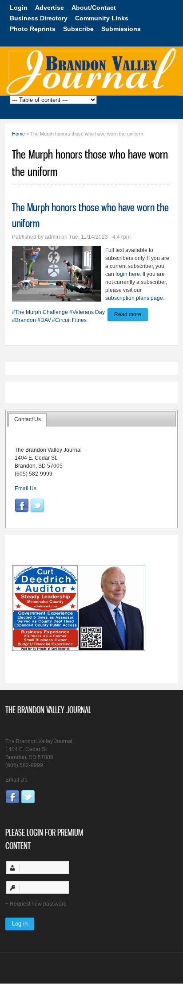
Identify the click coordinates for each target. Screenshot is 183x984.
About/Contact (94, 7)
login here (127, 274)
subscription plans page (134, 298)
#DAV (44, 320)
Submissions (121, 28)
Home (18, 133)
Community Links (101, 18)
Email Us (25, 488)
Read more (131, 316)
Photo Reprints (33, 28)
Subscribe (78, 28)
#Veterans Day (87, 312)
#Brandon (24, 320)
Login (19, 7)
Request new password (38, 904)
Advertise (49, 7)
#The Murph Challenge (40, 312)
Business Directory (39, 18)
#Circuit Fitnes (69, 320)
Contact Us (27, 419)
